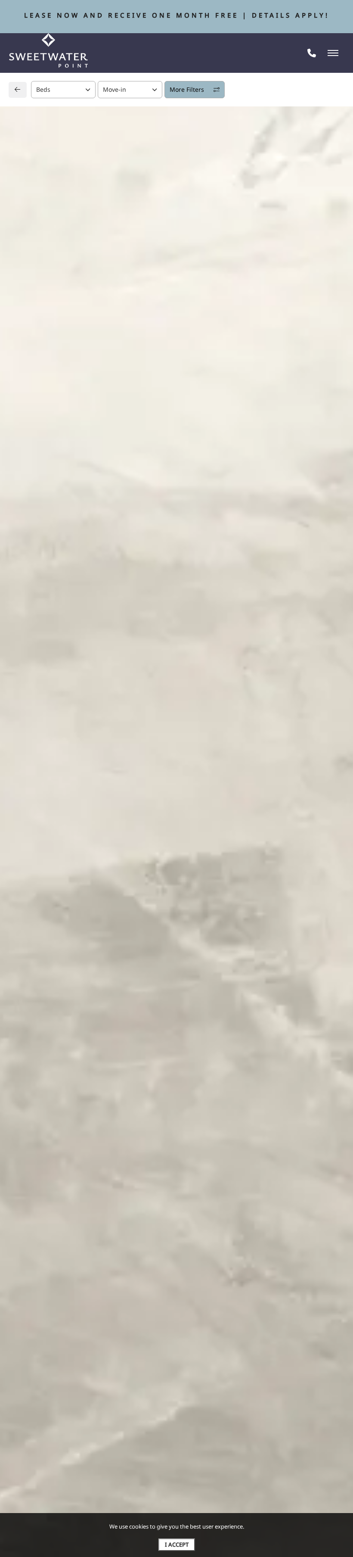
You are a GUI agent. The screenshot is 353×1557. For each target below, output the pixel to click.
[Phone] (311, 53)
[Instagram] (42, 783)
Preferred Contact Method (224, 766)
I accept (177, 1544)
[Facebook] (28, 783)
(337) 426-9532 (49, 765)
